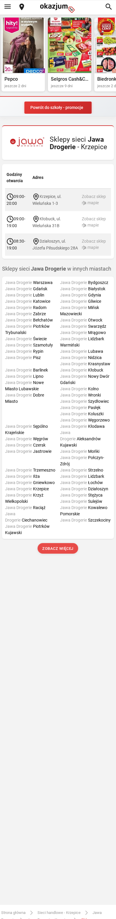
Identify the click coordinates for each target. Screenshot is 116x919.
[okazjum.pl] (58, 8)
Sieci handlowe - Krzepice (59, 912)
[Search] (108, 7)
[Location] (21, 7)
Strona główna (13, 912)
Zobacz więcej (58, 548)
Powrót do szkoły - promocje (56, 107)
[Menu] (7, 7)
